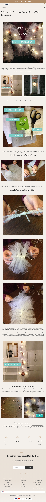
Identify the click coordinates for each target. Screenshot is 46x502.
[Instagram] (22, 473)
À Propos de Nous (23, 480)
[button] (39, 4)
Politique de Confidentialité (38, 482)
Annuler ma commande (8, 486)
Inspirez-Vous (23, 486)
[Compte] (41, 4)
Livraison (8, 482)
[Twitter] (20, 473)
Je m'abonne (29, 467)
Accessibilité (8, 488)
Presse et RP (23, 484)
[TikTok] (28, 473)
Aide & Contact (8, 480)
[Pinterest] (25, 473)
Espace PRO (38, 486)
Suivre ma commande (8, 484)
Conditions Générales (38, 480)
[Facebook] (17, 473)
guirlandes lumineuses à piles (37, 425)
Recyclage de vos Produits (38, 488)
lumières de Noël (37, 151)
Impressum (23, 482)
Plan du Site (38, 484)
